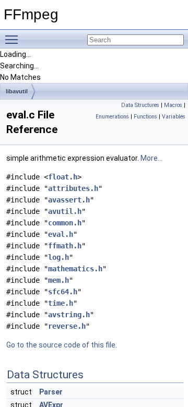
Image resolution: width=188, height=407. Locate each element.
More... (151, 158)
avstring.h (69, 314)
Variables (173, 116)
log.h (58, 257)
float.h (62, 177)
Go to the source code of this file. (61, 345)
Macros (173, 105)
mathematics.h (75, 269)
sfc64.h (62, 292)
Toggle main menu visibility (13, 39)
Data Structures (140, 105)
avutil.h (64, 211)
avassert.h (69, 200)
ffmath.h (64, 246)
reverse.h (67, 326)
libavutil (17, 91)
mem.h (58, 280)
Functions (145, 116)
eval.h (60, 234)
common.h (64, 223)
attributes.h (73, 188)
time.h (60, 303)
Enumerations (112, 116)
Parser (51, 392)
